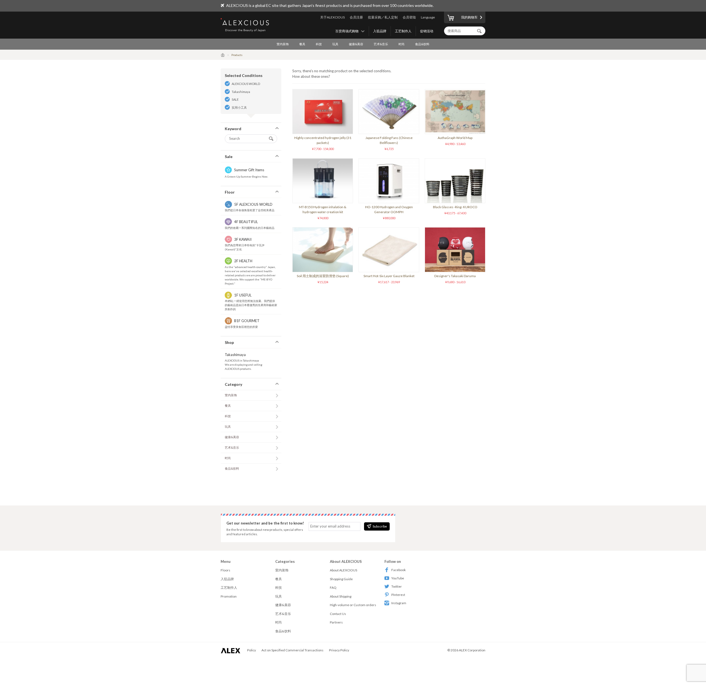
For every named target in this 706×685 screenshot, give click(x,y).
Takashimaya (241, 91)
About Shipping (340, 596)
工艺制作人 (403, 31)
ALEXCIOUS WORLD (246, 83)
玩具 (335, 44)
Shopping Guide (341, 579)
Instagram (398, 603)
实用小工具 (239, 107)
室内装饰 (283, 44)
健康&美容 (356, 44)
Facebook (398, 570)
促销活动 (426, 31)
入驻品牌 (379, 31)
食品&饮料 (422, 44)
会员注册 (356, 17)
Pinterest (398, 595)
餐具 (302, 44)
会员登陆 (409, 17)
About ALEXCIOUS (343, 570)
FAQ (333, 587)
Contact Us (338, 614)
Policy (251, 650)
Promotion (229, 596)
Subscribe (380, 526)
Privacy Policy (339, 650)
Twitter (396, 586)
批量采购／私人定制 (383, 17)
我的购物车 (469, 17)
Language (428, 17)
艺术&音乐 (381, 44)
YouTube (397, 578)
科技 (319, 44)
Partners (336, 622)
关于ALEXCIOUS (332, 17)
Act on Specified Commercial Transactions (292, 650)
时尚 (402, 44)
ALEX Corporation (472, 650)
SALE (235, 99)
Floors (225, 570)
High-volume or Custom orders (353, 605)
